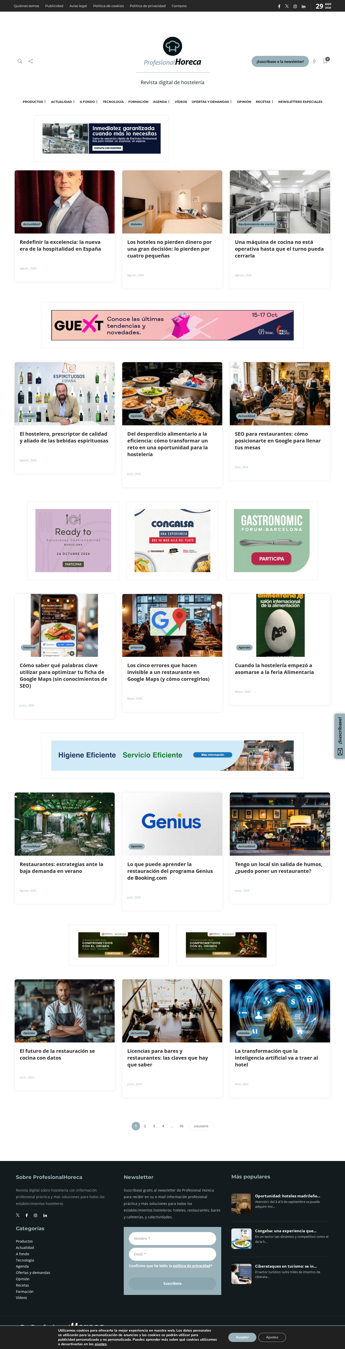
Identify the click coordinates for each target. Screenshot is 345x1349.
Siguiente (201, 1126)
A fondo (87, 102)
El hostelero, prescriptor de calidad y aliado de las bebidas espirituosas (65, 437)
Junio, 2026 (27, 705)
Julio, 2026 (134, 474)
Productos (33, 102)
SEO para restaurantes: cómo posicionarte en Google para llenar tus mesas (278, 440)
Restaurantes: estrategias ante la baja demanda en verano (61, 867)
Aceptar (242, 1337)
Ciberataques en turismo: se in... (286, 1266)
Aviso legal (78, 6)
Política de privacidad (148, 6)
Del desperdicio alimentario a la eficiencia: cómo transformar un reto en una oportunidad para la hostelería (167, 444)
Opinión (244, 102)
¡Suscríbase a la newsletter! (280, 61)
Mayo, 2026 (134, 698)
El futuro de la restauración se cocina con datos (57, 1054)
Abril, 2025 (242, 1084)
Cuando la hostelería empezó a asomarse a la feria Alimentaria (275, 669)
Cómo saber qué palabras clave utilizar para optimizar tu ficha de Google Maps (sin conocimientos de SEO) (63, 675)
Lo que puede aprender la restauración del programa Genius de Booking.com (170, 871)
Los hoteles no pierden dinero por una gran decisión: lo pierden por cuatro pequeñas (169, 249)
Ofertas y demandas (210, 102)
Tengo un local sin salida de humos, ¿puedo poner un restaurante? (279, 867)
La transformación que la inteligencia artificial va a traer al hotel (276, 1058)
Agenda (160, 102)
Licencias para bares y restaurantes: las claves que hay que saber (167, 1058)
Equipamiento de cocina (256, 224)
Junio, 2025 (242, 890)
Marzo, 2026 (243, 691)
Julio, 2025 (134, 897)
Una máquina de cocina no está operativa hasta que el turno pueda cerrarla (279, 249)
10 (181, 1126)
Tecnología (113, 102)
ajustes (101, 1344)
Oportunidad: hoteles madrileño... (287, 1196)
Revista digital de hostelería (172, 82)
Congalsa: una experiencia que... (285, 1231)
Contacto (179, 6)
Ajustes (272, 1337)
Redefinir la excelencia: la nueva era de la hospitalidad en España (61, 245)
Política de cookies (108, 6)
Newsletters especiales (300, 102)
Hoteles (136, 224)
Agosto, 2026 (28, 268)
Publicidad (54, 6)
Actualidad (61, 102)
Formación (138, 102)
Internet (29, 647)
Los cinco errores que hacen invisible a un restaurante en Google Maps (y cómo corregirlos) (169, 672)
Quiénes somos (26, 6)
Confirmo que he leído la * (170, 1265)
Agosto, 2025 (28, 890)
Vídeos (181, 102)
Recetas (263, 102)
